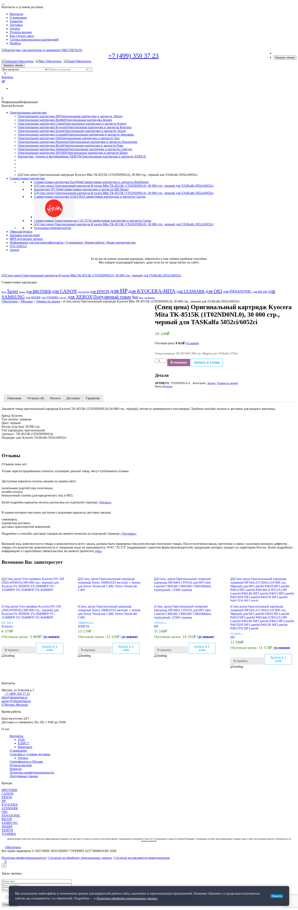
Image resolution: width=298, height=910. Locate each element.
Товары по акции (48, 301)
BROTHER (9, 790)
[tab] (14, 398)
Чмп (141, 298)
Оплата (15, 28)
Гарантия (16, 21)
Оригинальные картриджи (28, 112)
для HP (119, 290)
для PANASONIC (237, 291)
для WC (63, 298)
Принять (277, 896)
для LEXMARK (190, 291)
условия (192, 343)
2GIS (21, 739)
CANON (8, 793)
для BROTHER (38, 291)
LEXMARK (10, 808)
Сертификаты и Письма (26, 761)
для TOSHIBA (50, 297)
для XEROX (80, 296)
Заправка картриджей (25, 235)
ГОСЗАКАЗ (18, 246)
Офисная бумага (21, 231)
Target (12, 291)
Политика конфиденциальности (32, 772)
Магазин (27, 301)
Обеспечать (10, 301)
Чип (135, 297)
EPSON (7, 797)
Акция (22, 292)
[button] (20, 102)
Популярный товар (112, 296)
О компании (18, 17)
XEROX (83, 626)
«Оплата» (105, 502)
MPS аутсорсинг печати (26, 239)
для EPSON (99, 291)
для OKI (214, 291)
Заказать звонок (285, 57)
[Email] (77, 61)
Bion (4, 292)
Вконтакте (25, 747)
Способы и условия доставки (30, 754)
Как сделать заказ (22, 36)
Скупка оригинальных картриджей (34, 39)
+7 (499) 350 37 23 (133, 55)
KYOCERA (10, 804)
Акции (14, 250)
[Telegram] (18, 61)
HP (156, 626)
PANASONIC (11, 815)
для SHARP (33, 297)
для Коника (149, 298)
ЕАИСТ (23, 743)
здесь (98, 551)
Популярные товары (24, 776)
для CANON (64, 291)
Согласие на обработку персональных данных (80, 857)
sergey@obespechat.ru (16, 701)
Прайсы (15, 43)
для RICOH (260, 291)
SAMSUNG (10, 823)
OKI (5, 812)
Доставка (16, 25)
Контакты (16, 14)
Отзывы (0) (35, 398)
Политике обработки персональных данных (127, 898)
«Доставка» (128, 533)
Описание (14, 398)
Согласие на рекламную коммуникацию (142, 857)
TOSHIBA (9, 834)
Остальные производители (52, 228)
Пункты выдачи (21, 32)
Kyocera (168, 386)
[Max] (49, 61)
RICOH (7, 819)
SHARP (7, 826)
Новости (16, 769)
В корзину (178, 362)
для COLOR (83, 292)
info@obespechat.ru (14, 697)
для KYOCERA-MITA (152, 291)
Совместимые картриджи (27, 178)
